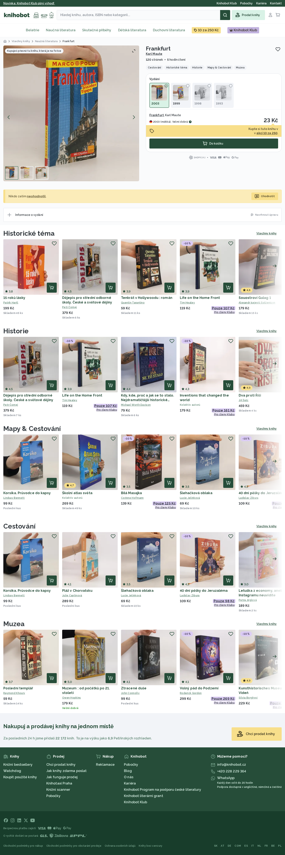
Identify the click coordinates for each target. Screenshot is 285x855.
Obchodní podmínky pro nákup (23, 845)
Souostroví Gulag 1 (255, 298)
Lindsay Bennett (14, 497)
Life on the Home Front (200, 298)
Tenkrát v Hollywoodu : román (146, 298)
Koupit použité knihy (20, 777)
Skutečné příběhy (96, 30)
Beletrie (32, 30)
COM (238, 845)
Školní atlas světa (77, 493)
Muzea (14, 624)
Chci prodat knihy (61, 765)
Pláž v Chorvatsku (77, 591)
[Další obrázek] (133, 117)
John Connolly (130, 693)
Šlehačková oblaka (196, 493)
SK (216, 845)
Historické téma (29, 233)
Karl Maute (154, 53)
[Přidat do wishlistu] (278, 49)
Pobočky (53, 796)
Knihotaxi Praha (59, 783)
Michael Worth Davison (136, 404)
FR (266, 845)
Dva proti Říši (250, 395)
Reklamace (105, 765)
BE (273, 845)
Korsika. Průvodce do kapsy (27, 493)
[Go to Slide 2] (26, 173)
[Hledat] (225, 15)
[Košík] (278, 15)
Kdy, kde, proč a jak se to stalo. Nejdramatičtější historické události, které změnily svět (147, 400)
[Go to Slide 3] (41, 173)
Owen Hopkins (71, 697)
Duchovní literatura (169, 30)
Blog (128, 771)
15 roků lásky (14, 298)
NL (259, 845)
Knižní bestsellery (18, 765)
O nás (128, 777)
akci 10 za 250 (266, 133)
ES (246, 845)
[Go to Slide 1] (11, 173)
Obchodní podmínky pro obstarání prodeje (73, 845)
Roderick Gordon (191, 693)
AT (222, 845)
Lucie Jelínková (190, 497)
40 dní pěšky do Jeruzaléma (204, 591)
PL (280, 845)
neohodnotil (36, 196)
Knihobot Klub (135, 802)
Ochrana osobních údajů (120, 845)
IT (252, 845)
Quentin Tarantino (133, 302)
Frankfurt (156, 115)
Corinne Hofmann (132, 497)
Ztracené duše (133, 688)
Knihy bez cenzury (150, 845)
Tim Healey (187, 302)
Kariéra (130, 783)
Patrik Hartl (10, 302)
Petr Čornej (69, 307)
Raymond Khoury (14, 693)
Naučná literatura (61, 30)
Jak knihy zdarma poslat (66, 771)
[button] (71, 113)
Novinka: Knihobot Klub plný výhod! (29, 3)
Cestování (19, 526)
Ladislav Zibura (190, 595)
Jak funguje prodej (62, 777)
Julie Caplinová (72, 595)
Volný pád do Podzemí (199, 688)
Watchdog (12, 771)
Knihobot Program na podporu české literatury (162, 790)
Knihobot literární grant (143, 796)
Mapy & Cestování (32, 428)
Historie (16, 331)
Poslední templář (18, 688)
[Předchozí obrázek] (9, 117)
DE (229, 845)
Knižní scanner (58, 790)
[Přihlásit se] (270, 15)
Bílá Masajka (131, 493)
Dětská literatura (132, 30)
